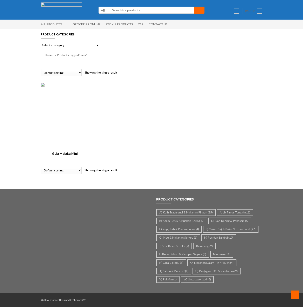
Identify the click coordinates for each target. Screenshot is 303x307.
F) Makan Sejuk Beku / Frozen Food (231, 229)
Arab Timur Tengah (235, 212)
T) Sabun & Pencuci (173, 271)
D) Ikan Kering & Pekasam (229, 221)
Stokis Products (119, 24)
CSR (140, 24)
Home (49, 55)
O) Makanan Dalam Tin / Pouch (212, 262)
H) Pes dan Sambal (218, 237)
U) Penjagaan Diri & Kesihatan (216, 271)
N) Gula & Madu (171, 262)
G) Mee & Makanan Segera (178, 237)
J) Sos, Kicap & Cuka (174, 246)
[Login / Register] (236, 11)
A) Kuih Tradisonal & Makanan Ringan (186, 212)
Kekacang (204, 246)
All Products (51, 24)
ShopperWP (79, 299)
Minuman (221, 254)
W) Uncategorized (197, 279)
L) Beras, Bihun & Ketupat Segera (182, 254)
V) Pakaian (168, 279)
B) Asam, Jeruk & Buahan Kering (181, 221)
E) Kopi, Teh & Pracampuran (179, 229)
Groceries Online (86, 24)
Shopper (54, 299)
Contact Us (158, 24)
